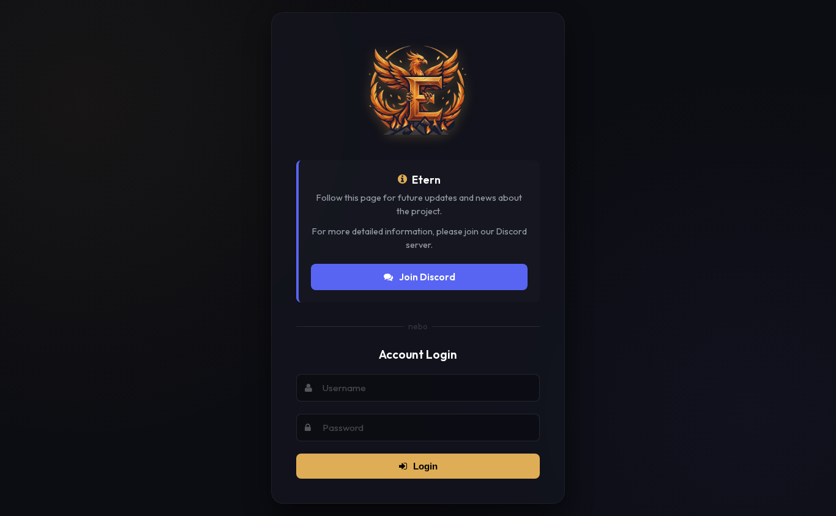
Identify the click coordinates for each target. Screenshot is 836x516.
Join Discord (427, 277)
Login (425, 466)
